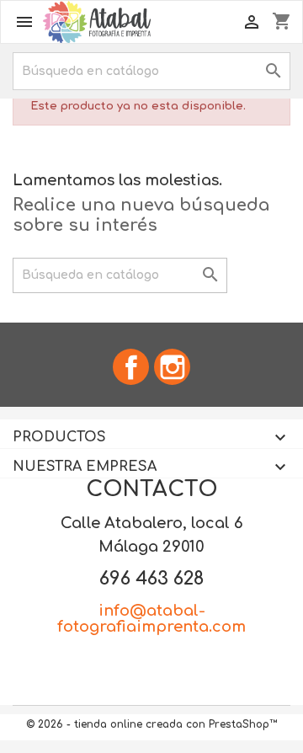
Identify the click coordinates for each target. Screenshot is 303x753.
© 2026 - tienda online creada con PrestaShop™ (151, 724)
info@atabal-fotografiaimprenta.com (151, 619)
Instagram (172, 367)
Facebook (131, 367)
